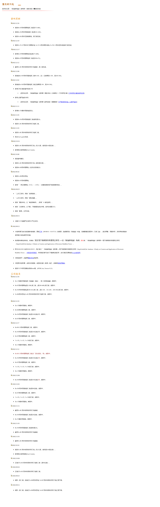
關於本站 (31, 258)
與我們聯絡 (61, 263)
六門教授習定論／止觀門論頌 (67, 102)
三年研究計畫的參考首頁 (76, 93)
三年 (40, 231)
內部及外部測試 (32, 253)
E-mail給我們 (76, 253)
